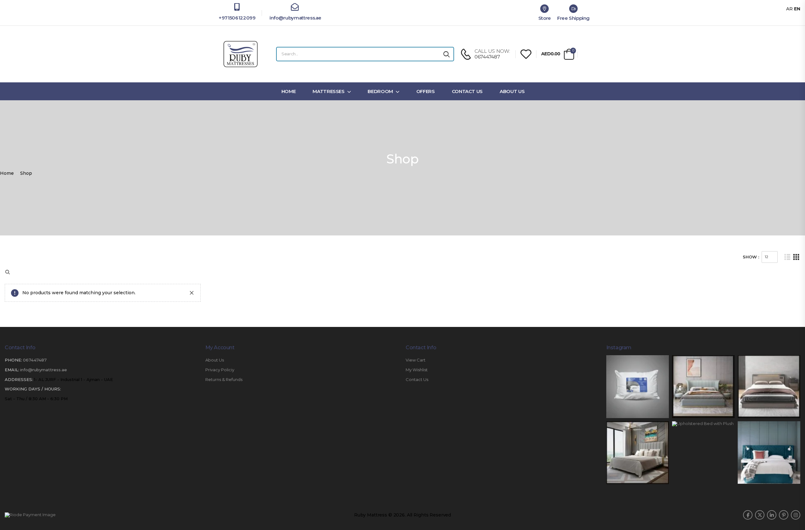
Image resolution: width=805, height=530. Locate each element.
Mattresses (329, 91)
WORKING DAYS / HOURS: (33, 364)
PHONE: (13, 335)
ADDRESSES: (19, 354)
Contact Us (467, 91)
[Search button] (446, 54)
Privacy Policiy (219, 345)
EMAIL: (12, 345)
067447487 (35, 335)
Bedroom (380, 91)
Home (288, 91)
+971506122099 (237, 18)
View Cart (415, 336)
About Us (512, 91)
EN (797, 9)
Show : (751, 256)
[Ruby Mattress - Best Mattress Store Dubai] (240, 54)
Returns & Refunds (223, 355)
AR (789, 9)
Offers (425, 91)
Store (544, 18)
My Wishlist (417, 345)
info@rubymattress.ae (294, 18)
